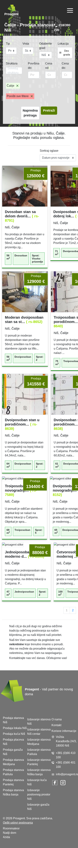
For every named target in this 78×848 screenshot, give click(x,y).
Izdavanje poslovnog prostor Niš (38, 794)
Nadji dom (9, 832)
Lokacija (63, 43)
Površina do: (33, 65)
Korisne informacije (64, 730)
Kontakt (56, 725)
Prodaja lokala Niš (15, 728)
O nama (57, 719)
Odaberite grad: (45, 45)
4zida (6, 837)
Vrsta (25, 43)
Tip (8, 43)
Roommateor (11, 828)
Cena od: (48, 65)
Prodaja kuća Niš (14, 733)
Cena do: (65, 65)
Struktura (11, 63)
